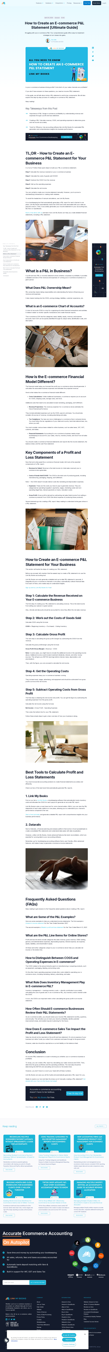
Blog (85, 1319)
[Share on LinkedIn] (93, 48)
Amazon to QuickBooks (68, 1304)
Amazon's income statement (35, 923)
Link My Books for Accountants (92, 1332)
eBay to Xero (65, 1307)
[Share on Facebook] (93, 52)
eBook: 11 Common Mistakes (92, 1304)
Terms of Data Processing (44, 1314)
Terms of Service (41, 1312)
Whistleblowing (41, 1322)
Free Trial (87, 3)
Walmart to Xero (66, 1322)
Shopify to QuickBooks (68, 1319)
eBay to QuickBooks (67, 1309)
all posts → (101, 1126)
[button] (40, 3)
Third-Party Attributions (43, 1324)
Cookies (39, 1319)
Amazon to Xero (66, 1302)
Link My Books (42, 800)
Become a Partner (89, 1335)
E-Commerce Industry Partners (92, 1316)
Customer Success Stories (91, 1321)
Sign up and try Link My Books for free (38, 587)
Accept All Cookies (69, 1335)
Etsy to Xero (65, 1312)
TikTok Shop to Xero (67, 1327)
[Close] (85, 1334)
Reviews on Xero (89, 1307)
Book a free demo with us (34, 213)
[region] (48, 1339)
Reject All (69, 1339)
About (38, 1302)
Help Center (40, 1307)
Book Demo (96, 3)
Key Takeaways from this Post (10, 246)
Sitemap (39, 1327)
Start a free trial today (33, 814)
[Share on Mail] (93, 60)
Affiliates (39, 1309)
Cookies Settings (69, 1344)
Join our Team (41, 1304)
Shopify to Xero (66, 1317)
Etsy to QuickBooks (67, 1314)
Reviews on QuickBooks (91, 1309)
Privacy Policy (41, 1317)
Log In (104, 3)
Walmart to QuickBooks (68, 1324)
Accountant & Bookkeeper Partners (91, 1313)
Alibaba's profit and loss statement (52, 927)
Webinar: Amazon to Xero (91, 1302)
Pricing (69, 3)
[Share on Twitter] (93, 56)
